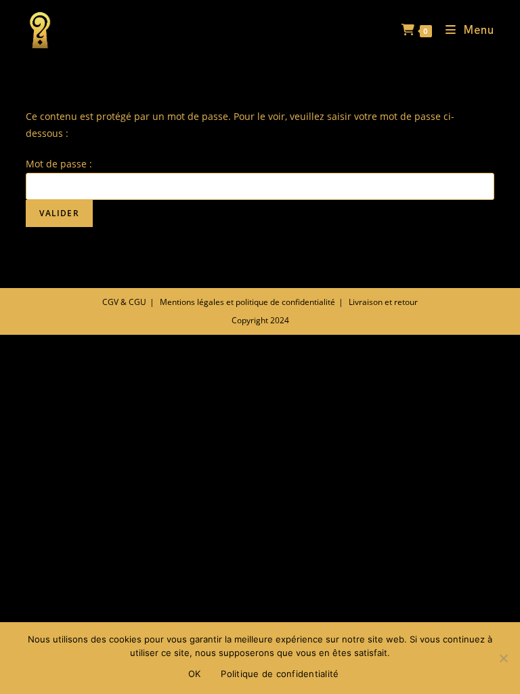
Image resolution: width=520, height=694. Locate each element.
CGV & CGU (124, 302)
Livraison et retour (383, 302)
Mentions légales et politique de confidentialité (247, 302)
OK (194, 673)
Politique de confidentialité (280, 673)
